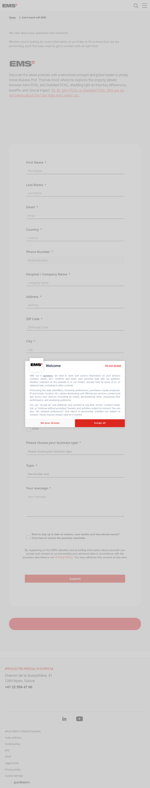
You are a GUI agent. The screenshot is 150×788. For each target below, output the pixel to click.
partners (48, 375)
